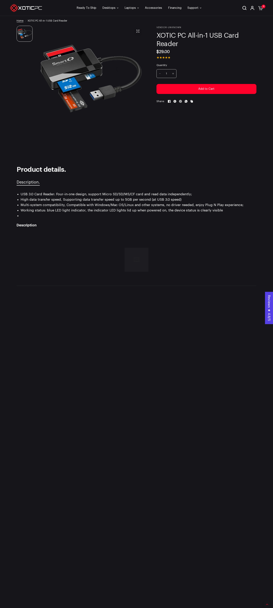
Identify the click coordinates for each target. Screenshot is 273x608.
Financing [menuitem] (174, 7)
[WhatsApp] (186, 101)
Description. (28, 182)
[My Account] (252, 8)
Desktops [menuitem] (109, 7)
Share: (160, 101)
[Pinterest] (180, 101)
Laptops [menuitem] (130, 7)
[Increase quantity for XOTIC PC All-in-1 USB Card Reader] (173, 73)
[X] (174, 101)
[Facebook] (169, 101)
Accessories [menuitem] (153, 7)
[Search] (244, 8)
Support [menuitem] (192, 7)
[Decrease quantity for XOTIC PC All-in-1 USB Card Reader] (160, 73)
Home (20, 21)
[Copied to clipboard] (191, 101)
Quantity (161, 65)
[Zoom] (138, 31)
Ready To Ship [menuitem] (86, 7)
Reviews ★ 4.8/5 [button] (269, 308)
